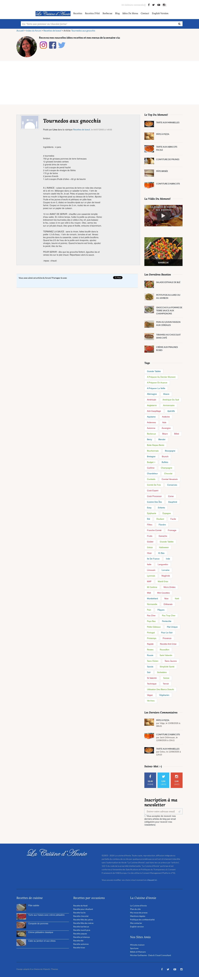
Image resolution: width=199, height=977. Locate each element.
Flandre (162, 524)
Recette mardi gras (81, 930)
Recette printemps (81, 937)
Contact (145, 13)
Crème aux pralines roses (167, 348)
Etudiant (160, 519)
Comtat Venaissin (170, 479)
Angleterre (152, 405)
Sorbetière (162, 672)
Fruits (149, 536)
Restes (150, 649)
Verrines (151, 701)
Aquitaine (151, 417)
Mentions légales (137, 916)
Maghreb (166, 576)
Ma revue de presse (138, 912)
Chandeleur (152, 473)
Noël (177, 598)
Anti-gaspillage (154, 411)
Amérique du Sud (171, 399)
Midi (149, 593)
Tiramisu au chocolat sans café (168, 336)
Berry (149, 439)
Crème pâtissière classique (40, 932)
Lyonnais (151, 576)
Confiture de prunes (167, 159)
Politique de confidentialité (142, 919)
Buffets (165, 462)
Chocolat (168, 473)
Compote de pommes (38, 923)
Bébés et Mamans (138, 951)
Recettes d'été (92, 13)
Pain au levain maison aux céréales (168, 323)
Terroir (166, 684)
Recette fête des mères (83, 923)
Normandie (152, 604)
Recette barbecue (81, 926)
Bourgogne (170, 451)
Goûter (150, 541)
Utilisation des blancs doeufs (160, 689)
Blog (117, 13)
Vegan (150, 695)
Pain (149, 610)
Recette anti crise (168, 644)
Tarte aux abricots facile (166, 148)
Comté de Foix (154, 485)
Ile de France (153, 559)
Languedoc (163, 564)
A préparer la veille (156, 388)
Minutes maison (137, 945)
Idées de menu (130, 13)
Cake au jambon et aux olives (42, 940)
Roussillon (164, 649)
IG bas (161, 553)
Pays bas (151, 621)
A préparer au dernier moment (161, 377)
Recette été (78, 940)
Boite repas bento (155, 445)
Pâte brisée (162, 171)
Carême (150, 468)
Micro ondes (169, 587)
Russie (150, 655)
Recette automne (81, 944)
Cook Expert (152, 490)
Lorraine (165, 570)
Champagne (166, 468)
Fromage (172, 530)
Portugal (151, 632)
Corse (171, 496)
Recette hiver (79, 947)
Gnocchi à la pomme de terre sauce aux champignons (169, 310)
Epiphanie (151, 513)
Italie (149, 564)
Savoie (150, 666)
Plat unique (172, 627)
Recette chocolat (80, 916)
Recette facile (79, 912)
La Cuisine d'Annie (138, 905)
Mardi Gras (163, 581)
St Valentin (152, 678)
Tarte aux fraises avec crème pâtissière (46, 914)
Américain (151, 399)
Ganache (163, 536)
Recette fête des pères (83, 919)
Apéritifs (171, 411)
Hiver (149, 553)
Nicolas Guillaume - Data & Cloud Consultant (150, 955)
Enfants (161, 507)
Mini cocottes (163, 593)
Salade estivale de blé (168, 282)
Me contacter (136, 923)
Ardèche (166, 417)
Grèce (150, 547)
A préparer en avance (157, 382)
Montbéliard (152, 598)
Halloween (164, 547)
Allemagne (152, 394)
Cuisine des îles (154, 502)
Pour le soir (167, 632)
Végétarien (164, 695)
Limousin (151, 570)
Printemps (151, 638)
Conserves (172, 485)
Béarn (165, 434)
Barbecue (151, 434)
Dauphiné (172, 502)
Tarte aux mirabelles (167, 122)
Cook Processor (154, 496)
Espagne (167, 513)
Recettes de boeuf (81, 129)
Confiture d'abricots (168, 183)
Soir (149, 672)
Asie (164, 422)
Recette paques (80, 933)
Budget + (151, 462)
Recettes (77, 13)
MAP (149, 581)
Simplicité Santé (167, 666)
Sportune (134, 948)
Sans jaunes (171, 661)
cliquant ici (152, 880)
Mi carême (152, 587)
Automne (151, 428)
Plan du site (135, 909)
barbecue (107, 13)
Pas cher (151, 615)
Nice (166, 598)
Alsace (166, 394)
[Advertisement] (99, 82)
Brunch (165, 456)
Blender (161, 439)
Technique (151, 684)
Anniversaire (169, 405)
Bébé (176, 434)
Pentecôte (166, 621)
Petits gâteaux (154, 627)
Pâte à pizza (162, 134)
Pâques (160, 610)
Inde (168, 559)
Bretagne (151, 456)
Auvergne (166, 428)
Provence (167, 638)
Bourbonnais (153, 451)
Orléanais (168, 604)
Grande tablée (154, 371)
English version (160, 13)
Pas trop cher (168, 615)
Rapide (150, 644)
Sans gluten (152, 661)
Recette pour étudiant (83, 909)
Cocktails (151, 479)
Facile (173, 519)
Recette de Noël (80, 905)
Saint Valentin (166, 655)
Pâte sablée (33, 905)
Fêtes (149, 524)
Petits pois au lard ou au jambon (168, 296)
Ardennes (151, 422)
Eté (148, 519)
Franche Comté (154, 530)
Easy (149, 507)
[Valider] (180, 811)
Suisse (166, 678)
